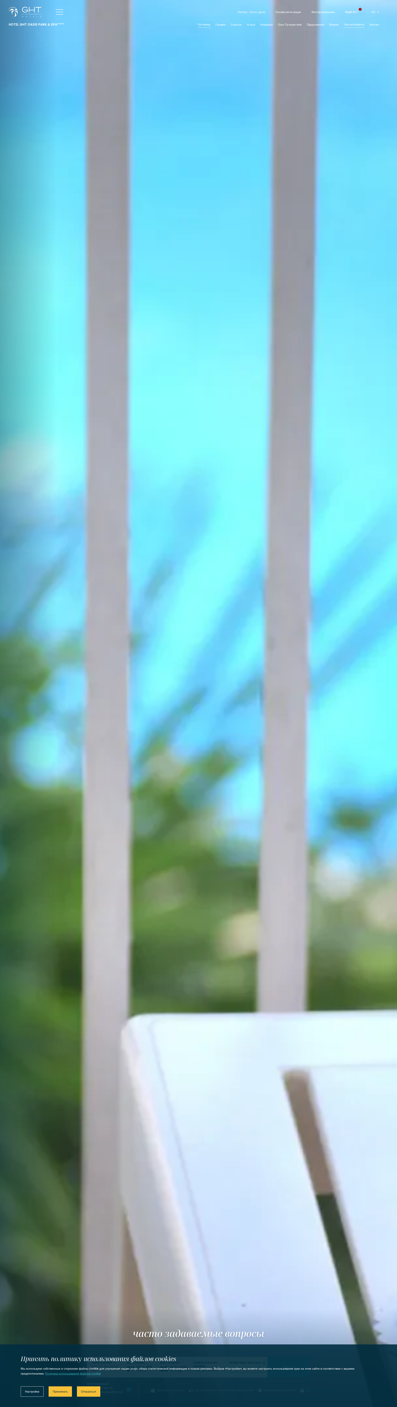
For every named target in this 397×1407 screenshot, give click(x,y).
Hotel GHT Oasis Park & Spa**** (36, 25)
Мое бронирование (323, 12)
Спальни (236, 25)
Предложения (315, 25)
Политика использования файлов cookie (73, 1373)
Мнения (334, 25)
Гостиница (204, 24)
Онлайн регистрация (288, 12)
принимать (60, 1391)
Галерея (220, 25)
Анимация (266, 25)
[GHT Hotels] (26, 12)
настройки (32, 1391)
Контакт (374, 25)
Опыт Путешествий (290, 25)
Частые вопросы (354, 24)
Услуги (251, 25)
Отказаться (88, 1391)
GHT (351, 12)
